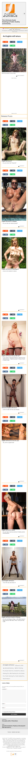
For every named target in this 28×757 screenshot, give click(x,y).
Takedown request (17, 748)
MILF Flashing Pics (14, 673)
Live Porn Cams (10, 30)
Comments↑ (22, 165)
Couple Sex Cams (14, 113)
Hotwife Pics (17, 670)
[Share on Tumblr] (12, 42)
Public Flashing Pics (10, 676)
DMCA (16, 747)
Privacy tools (9, 748)
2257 (14, 747)
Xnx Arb (16, 31)
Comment (4, 689)
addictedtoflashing (9, 668)
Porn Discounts (4, 30)
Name (3, 703)
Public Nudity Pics (19, 676)
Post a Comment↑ (21, 75)
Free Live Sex (16, 30)
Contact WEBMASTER (7, 747)
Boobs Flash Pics (9, 670)
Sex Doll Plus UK (21, 30)
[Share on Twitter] (20, 42)
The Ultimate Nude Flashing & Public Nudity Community (11, 21)
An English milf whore (8, 665)
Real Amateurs (6, 678)
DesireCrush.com (17, 29)
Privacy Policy (12, 711)
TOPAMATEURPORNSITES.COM (15, 28)
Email (3, 707)
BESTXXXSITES (7, 28)
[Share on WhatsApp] (12, 46)
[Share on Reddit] (5, 42)
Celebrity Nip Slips (15, 732)
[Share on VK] (5, 46)
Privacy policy (22, 747)
